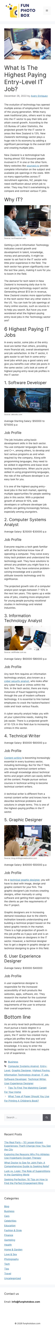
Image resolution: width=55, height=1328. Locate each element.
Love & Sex (10, 1254)
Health (8, 1244)
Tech (7, 1264)
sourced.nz (33, 165)
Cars (6, 1216)
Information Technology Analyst (22, 1074)
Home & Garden (13, 1249)
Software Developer (15, 1079)
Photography (11, 1259)
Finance (8, 1235)
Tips (6, 1268)
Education (10, 1225)
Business (13, 1061)
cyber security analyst (16, 681)
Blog (6, 1206)
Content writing (13, 757)
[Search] (47, 1117)
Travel (7, 1273)
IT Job (44, 1074)
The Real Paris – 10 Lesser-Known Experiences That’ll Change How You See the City (27, 1146)
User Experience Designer (18, 1083)
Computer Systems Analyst (23, 1066)
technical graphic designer (25, 879)
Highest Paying (41, 1070)
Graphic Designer (21, 1070)
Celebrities (10, 1220)
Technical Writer (37, 1079)
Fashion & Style (13, 1230)
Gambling (9, 1240)
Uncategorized (12, 1278)
